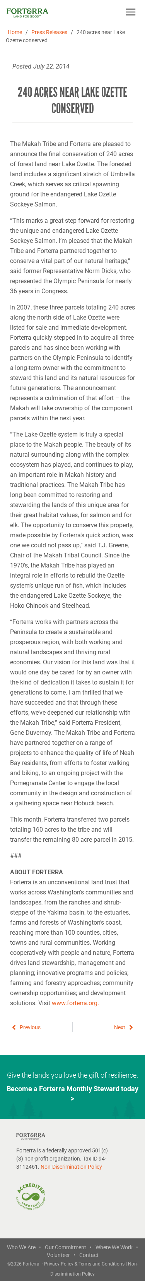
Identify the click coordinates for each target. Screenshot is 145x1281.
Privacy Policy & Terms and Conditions (85, 1264)
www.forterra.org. (75, 1003)
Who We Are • (24, 1247)
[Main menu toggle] (130, 12)
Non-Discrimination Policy (71, 1167)
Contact (89, 1255)
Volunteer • (61, 1255)
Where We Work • (117, 1247)
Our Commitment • (68, 1247)
